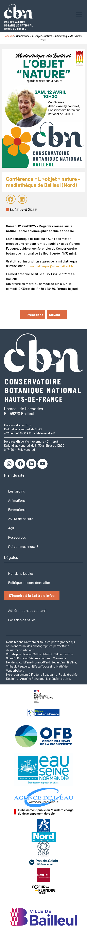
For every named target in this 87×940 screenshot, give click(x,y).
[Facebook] (20, 464)
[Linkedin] (31, 464)
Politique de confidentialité (29, 582)
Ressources (17, 537)
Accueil (9, 36)
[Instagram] (9, 464)
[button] (11, 199)
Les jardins (16, 491)
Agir (11, 528)
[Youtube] (42, 464)
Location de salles (22, 620)
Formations (16, 509)
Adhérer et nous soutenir (27, 610)
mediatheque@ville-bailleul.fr (51, 266)
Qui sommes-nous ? (23, 546)
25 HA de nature (20, 518)
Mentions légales (21, 573)
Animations (16, 500)
